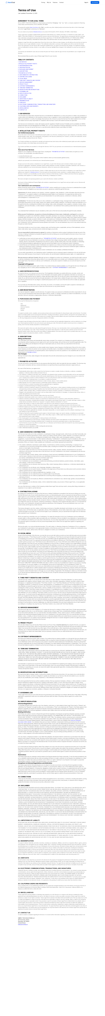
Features (55, 2)
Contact (61, 2)
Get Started (95, 2)
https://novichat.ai (34, 27)
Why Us (49, 2)
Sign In (86, 2)
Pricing (43, 2)
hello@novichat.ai (37, 31)
